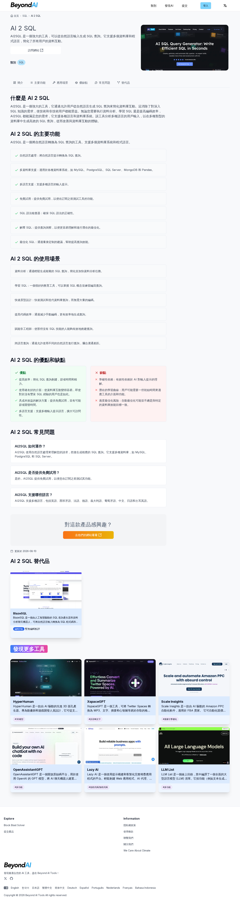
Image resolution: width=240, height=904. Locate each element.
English (15, 887)
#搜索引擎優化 (170, 719)
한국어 (25, 887)
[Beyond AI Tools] (17, 865)
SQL (24, 15)
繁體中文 (47, 887)
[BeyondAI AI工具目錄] (24, 5)
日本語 (35, 887)
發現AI (169, 5)
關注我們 (128, 844)
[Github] (11, 878)
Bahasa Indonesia (145, 887)
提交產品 (9, 831)
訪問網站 (33, 50)
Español (84, 887)
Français (127, 887)
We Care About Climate (137, 850)
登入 (205, 5)
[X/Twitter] (5, 878)
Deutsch (72, 887)
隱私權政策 (130, 825)
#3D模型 (19, 719)
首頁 (16, 15)
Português (98, 887)
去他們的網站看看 (86, 535)
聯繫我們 (128, 837)
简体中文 (60, 887)
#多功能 (18, 787)
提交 (184, 5)
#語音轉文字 (95, 719)
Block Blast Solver (14, 825)
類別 (153, 5)
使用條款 (128, 831)
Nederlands (113, 887)
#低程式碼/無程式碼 (98, 787)
